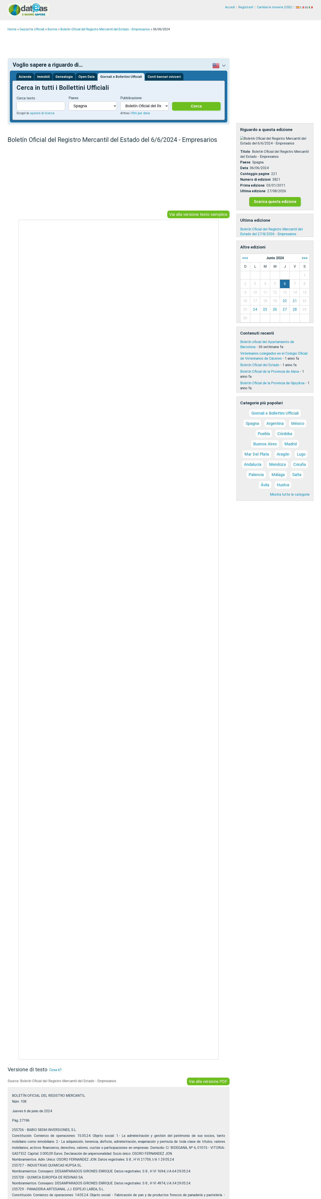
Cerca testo (26, 98)
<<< (245, 258)
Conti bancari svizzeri (164, 77)
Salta (296, 474)
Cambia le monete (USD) (274, 7)
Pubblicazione (131, 98)
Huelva (283, 485)
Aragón (283, 454)
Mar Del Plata (256, 454)
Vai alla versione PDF (208, 1081)
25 (265, 309)
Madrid (290, 444)
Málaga (278, 474)
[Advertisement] (139, 44)
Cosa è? (55, 1070)
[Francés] (302, 7)
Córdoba (284, 433)
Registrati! (245, 7)
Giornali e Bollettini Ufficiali (121, 77)
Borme (52, 29)
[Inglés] (307, 7)
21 (295, 301)
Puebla (264, 433)
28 (295, 309)
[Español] (298, 7)
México (297, 423)
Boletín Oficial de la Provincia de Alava (269, 371)
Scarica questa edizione (275, 201)
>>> (305, 258)
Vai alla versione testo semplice (198, 214)
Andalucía (252, 464)
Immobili (43, 77)
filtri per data (140, 113)
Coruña (299, 464)
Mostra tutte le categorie (290, 494)
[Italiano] (311, 7)
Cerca (196, 106)
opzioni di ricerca (42, 113)
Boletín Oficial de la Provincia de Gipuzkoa (272, 383)
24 (255, 309)
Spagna (252, 423)
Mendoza (277, 464)
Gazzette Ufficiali (32, 29)
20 (285, 301)
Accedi (230, 7)
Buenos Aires (265, 444)
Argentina (275, 423)
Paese (73, 98)
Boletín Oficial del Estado (259, 365)
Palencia (256, 474)
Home (12, 29)
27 (285, 309)
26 (275, 309)
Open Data (86, 77)
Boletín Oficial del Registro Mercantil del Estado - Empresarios (105, 29)
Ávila (265, 485)
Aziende (25, 77)
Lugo (301, 454)
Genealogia (64, 77)
